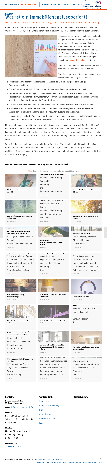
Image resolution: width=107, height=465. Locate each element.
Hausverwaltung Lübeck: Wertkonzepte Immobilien (15, 402)
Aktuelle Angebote (47, 414)
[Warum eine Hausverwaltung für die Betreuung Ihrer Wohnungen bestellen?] (105, 232)
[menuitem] (21, 4)
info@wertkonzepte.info (22, 407)
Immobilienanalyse (77, 60)
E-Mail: (8, 407)
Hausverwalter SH (47, 418)
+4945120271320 (13, 446)
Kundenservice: (11, 443)
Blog (41, 410)
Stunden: (8, 428)
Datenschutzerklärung (49, 405)
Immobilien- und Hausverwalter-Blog (29, 164)
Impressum (44, 401)
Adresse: (8, 412)
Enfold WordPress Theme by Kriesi (50, 460)
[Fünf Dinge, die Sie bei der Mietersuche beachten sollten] (1, 232)
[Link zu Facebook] (100, 459)
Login (41, 423)
